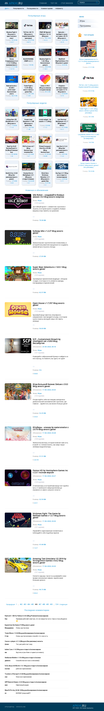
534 (57, 604)
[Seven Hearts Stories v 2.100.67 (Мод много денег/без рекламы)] (88, 155)
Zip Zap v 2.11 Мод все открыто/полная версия (62, 175)
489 (47, 604)
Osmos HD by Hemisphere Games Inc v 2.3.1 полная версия (50, 471)
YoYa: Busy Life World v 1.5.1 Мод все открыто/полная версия (26, 666)
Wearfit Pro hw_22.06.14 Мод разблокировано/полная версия (26, 690)
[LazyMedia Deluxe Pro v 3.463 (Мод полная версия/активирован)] (88, 127)
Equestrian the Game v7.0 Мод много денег (20, 625)
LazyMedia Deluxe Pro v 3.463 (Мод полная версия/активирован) (88, 136)
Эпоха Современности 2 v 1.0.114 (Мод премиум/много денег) (88, 61)
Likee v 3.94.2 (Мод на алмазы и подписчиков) (45, 88)
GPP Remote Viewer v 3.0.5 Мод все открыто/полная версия (25, 682)
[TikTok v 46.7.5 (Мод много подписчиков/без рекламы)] (88, 78)
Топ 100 (54, 3)
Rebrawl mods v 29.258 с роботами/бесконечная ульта (11, 90)
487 (40, 604)
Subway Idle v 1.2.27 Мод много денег (48, 232)
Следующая (63, 604)
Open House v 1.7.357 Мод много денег (48, 304)
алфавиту (59, 8)
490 (51, 604)
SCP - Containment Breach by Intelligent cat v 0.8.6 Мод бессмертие (47, 341)
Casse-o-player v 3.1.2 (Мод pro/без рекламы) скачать (24, 641)
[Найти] (97, 2)
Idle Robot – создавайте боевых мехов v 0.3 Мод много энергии (48, 196)
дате (7, 8)
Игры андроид (9, 707)
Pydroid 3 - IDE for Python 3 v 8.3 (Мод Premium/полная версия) (26, 616)
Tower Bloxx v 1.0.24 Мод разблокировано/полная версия (25, 633)
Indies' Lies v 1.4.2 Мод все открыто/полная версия (23, 649)
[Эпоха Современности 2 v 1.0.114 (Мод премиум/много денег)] (88, 48)
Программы (85, 26)
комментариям (47, 8)
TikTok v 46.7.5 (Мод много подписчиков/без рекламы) (88, 86)
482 (21, 604)
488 (43, 604)
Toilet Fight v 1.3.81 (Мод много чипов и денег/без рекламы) (88, 111)
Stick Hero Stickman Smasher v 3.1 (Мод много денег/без (45, 177)
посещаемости (32, 8)
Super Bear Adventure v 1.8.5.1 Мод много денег (49, 268)
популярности (18, 8)
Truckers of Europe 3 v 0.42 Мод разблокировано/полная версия (27, 674)
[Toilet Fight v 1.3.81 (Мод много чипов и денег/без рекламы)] (88, 101)
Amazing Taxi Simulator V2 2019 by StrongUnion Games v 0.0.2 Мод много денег (49, 560)
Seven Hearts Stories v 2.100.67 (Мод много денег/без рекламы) (88, 165)
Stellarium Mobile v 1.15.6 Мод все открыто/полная (23, 657)
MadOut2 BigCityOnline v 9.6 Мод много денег (62, 61)
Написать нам (20, 707)
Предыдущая (10, 604)
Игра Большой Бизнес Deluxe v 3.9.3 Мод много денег (50, 385)
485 (32, 604)
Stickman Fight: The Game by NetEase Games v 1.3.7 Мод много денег (49, 515)
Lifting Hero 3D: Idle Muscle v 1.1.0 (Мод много (11, 121)
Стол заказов (67, 3)
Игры (40, 200)
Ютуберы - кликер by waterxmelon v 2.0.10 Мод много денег (51, 428)
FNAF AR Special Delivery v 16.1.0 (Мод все (45, 34)
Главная (43, 3)
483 (25, 604)
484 (28, 604)
